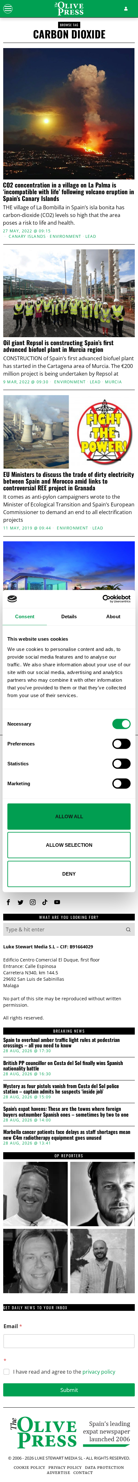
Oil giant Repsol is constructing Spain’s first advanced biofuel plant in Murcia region (58, 346)
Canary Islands (27, 236)
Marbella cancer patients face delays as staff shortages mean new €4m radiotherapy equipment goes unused (66, 1134)
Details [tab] (69, 616)
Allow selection (69, 845)
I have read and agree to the (64, 1372)
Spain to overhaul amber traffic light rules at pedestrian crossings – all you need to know (61, 1042)
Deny (69, 873)
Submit (69, 1390)
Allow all (69, 816)
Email (13, 1326)
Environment (65, 236)
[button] (128, 929)
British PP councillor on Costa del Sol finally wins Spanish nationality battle (63, 1065)
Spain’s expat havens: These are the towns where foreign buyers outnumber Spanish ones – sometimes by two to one (66, 1111)
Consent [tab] (24, 616)
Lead (91, 236)
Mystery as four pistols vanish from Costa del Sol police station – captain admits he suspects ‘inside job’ (61, 1089)
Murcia (113, 382)
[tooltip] (8, 902)
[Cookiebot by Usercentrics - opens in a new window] (102, 599)
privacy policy (98, 1371)
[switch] (121, 743)
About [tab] (113, 616)
